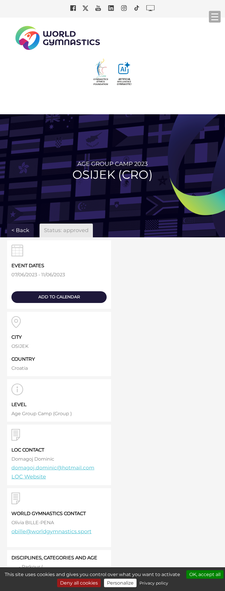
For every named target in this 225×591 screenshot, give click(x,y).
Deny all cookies (79, 583)
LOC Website (28, 477)
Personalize (120, 583)
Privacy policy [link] (153, 583)
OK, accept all (205, 574)
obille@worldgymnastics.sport (51, 531)
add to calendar (59, 296)
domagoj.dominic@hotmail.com (52, 468)
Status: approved (66, 230)
